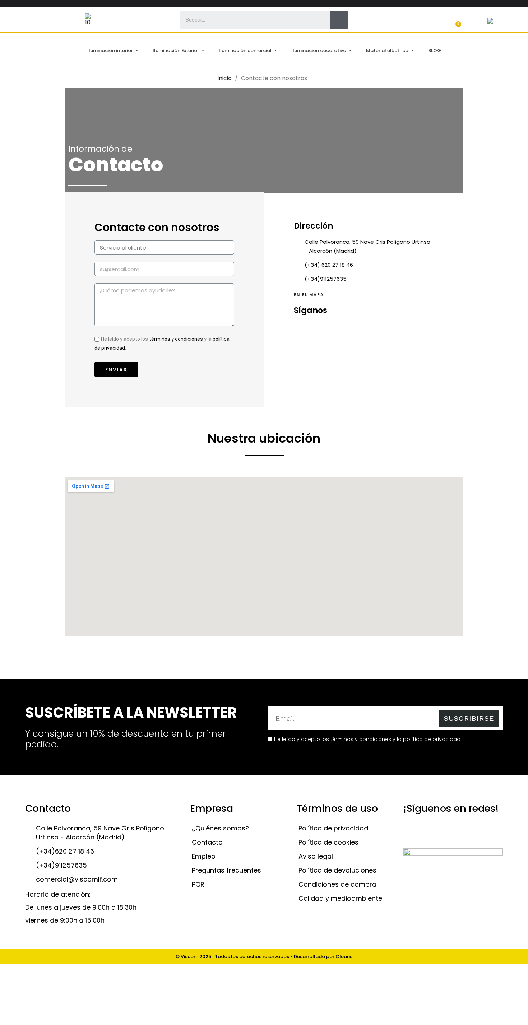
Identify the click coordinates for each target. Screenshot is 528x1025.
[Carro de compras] (455, 20)
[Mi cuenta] (386, 20)
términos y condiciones (176, 339)
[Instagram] (359, 330)
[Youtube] (321, 330)
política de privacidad (431, 739)
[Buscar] (339, 20)
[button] (309, 295)
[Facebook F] (302, 330)
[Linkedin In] (340, 330)
